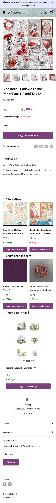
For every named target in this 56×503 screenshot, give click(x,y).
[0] (51, 12)
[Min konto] (45, 12)
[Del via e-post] (51, 146)
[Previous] (6, 224)
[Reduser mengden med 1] (23, 125)
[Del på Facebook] (36, 146)
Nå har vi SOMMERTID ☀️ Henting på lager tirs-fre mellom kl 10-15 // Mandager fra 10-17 (28, 4)
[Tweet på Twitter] (46, 146)
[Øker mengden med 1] (38, 125)
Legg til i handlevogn (28, 386)
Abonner (11, 462)
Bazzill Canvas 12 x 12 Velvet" (13, 288)
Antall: (6, 125)
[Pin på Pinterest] (41, 146)
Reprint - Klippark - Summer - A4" (21, 367)
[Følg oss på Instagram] (10, 484)
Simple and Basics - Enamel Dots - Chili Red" (40, 288)
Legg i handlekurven (28, 135)
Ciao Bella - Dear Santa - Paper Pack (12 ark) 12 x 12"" (40, 232)
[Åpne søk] (40, 12)
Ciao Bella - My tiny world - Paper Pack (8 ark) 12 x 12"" (13, 232)
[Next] (49, 224)
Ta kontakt (20, 408)
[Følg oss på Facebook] (5, 484)
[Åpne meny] (4, 12)
